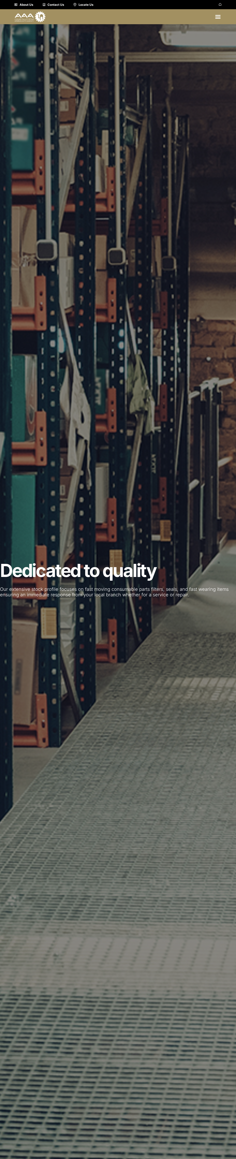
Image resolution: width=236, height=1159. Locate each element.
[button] (218, 16)
